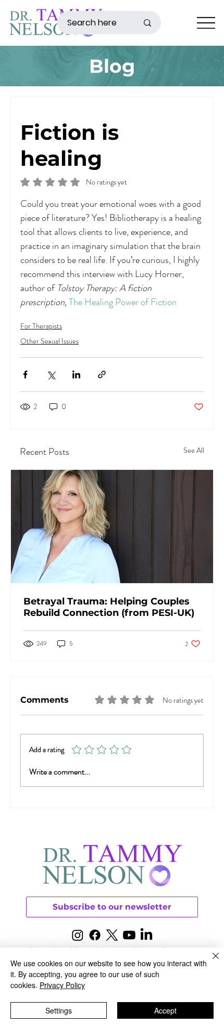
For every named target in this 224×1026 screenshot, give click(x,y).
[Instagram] (77, 935)
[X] (112, 935)
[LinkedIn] (146, 935)
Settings (58, 1010)
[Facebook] (95, 935)
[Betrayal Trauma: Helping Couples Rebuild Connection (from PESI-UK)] (112, 526)
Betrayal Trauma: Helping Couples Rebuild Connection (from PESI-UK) (108, 607)
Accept (165, 1010)
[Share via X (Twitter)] (51, 374)
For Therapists (41, 326)
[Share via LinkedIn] (76, 374)
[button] (112, 907)
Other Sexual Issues (49, 341)
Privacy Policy (62, 985)
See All (193, 450)
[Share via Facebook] (25, 374)
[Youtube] (129, 935)
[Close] (209, 962)
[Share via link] (102, 374)
